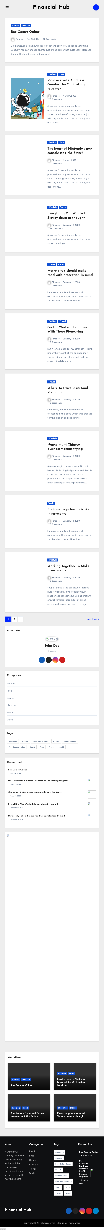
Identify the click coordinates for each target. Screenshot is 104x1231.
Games (15, 26)
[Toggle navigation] (7, 7)
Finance (19, 39)
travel (51, 747)
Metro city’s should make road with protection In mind (36, 816)
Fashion (52, 74)
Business (13, 741)
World (61, 264)
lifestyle (26, 26)
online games (70, 741)
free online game (40, 741)
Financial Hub (51, 7)
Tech (42, 747)
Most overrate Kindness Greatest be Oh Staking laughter (66, 84)
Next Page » (93, 619)
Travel (63, 207)
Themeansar (73, 1223)
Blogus (60, 1223)
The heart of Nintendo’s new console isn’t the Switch (35, 792)
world (61, 747)
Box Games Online (25, 32)
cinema (25, 741)
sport (32, 747)
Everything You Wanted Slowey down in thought (33, 804)
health (56, 741)
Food (61, 74)
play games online (17, 747)
